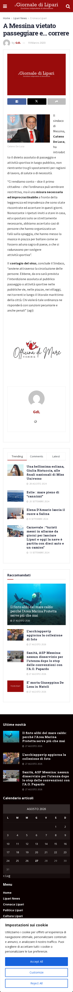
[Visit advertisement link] (36, 351)
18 (17, 852)
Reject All (36, 983)
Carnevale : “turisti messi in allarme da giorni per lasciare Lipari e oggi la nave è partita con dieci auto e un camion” (45, 537)
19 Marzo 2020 (36, 43)
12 (27, 844)
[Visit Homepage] (36, 6)
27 (36, 861)
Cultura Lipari (13, 916)
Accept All (36, 961)
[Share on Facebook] (16, 101)
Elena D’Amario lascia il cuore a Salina (46, 512)
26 (27, 861)
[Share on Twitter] (36, 101)
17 (7, 852)
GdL (18, 43)
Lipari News (20, 18)
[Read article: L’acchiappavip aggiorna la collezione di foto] (15, 635)
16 (65, 844)
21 (46, 852)
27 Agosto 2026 (21, 620)
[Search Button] (68, 6)
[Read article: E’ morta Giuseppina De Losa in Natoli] (15, 686)
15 (55, 844)
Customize (37, 972)
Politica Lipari (13, 910)
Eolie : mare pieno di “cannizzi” (43, 494)
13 (36, 844)
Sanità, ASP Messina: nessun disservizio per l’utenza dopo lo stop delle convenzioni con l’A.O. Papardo (45, 661)
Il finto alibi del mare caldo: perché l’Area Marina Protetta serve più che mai (33, 611)
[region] (36, 955)
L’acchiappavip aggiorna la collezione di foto (44, 635)
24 (7, 861)
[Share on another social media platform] (56, 101)
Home (6, 18)
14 (46, 844)
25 (17, 861)
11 (17, 844)
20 (36, 852)
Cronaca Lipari (38, 18)
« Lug (6, 876)
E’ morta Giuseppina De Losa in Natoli (45, 684)
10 (7, 844)
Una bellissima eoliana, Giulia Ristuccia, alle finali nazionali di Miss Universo (45, 472)
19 (27, 852)
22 (55, 852)
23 (65, 852)
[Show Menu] (5, 6)
